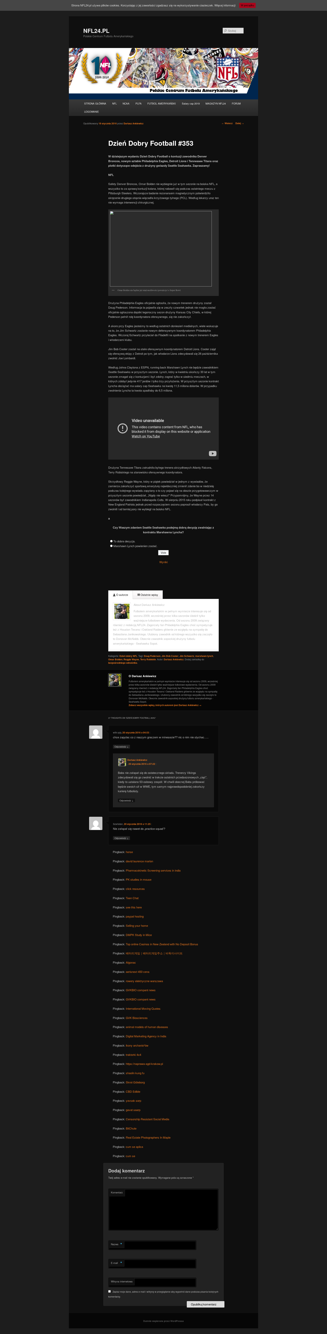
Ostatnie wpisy (149, 595)
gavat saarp (133, 1110)
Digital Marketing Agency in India (146, 1036)
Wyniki (163, 562)
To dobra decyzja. (124, 541)
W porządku (247, 5)
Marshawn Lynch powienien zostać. (135, 546)
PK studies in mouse (138, 879)
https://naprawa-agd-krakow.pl (144, 1064)
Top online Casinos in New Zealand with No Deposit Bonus (162, 944)
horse (129, 852)
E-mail (116, 1263)
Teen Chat (132, 898)
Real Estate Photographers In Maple (148, 1137)
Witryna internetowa (121, 1281)
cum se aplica (134, 1147)
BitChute (131, 1128)
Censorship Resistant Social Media (147, 1119)
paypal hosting (135, 916)
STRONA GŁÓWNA (95, 103)
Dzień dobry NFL (128, 656)
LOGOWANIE (91, 111)
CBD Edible (133, 1091)
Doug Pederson (152, 656)
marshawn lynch (204, 656)
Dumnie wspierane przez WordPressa (163, 1321)
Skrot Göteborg (135, 1082)
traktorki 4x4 (133, 1055)
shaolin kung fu (135, 1073)
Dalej (239, 123)
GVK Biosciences (137, 1018)
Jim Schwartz (187, 656)
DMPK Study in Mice (139, 935)
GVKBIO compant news (141, 990)
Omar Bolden (115, 659)
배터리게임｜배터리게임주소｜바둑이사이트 (154, 953)
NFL (114, 103)
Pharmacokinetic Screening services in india (153, 870)
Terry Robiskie (148, 659)
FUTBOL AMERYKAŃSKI (161, 103)
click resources (135, 889)
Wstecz (227, 123)
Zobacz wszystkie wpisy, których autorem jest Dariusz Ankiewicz (165, 705)
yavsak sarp (133, 1101)
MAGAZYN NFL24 (216, 103)
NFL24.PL (96, 30)
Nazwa (116, 1244)
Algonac (131, 962)
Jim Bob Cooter (170, 656)
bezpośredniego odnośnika (122, 662)
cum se (130, 1156)
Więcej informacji (224, 5)
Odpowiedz (121, 746)
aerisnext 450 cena (137, 972)
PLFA (138, 103)
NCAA (126, 103)
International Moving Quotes (143, 1008)
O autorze (121, 595)
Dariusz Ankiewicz (133, 123)
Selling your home (137, 926)
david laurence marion (139, 861)
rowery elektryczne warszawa (144, 981)
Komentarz (117, 1192)
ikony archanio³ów (137, 1045)
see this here (134, 907)
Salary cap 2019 (191, 103)
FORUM (236, 103)
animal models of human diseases (147, 1027)
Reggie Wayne (131, 659)
